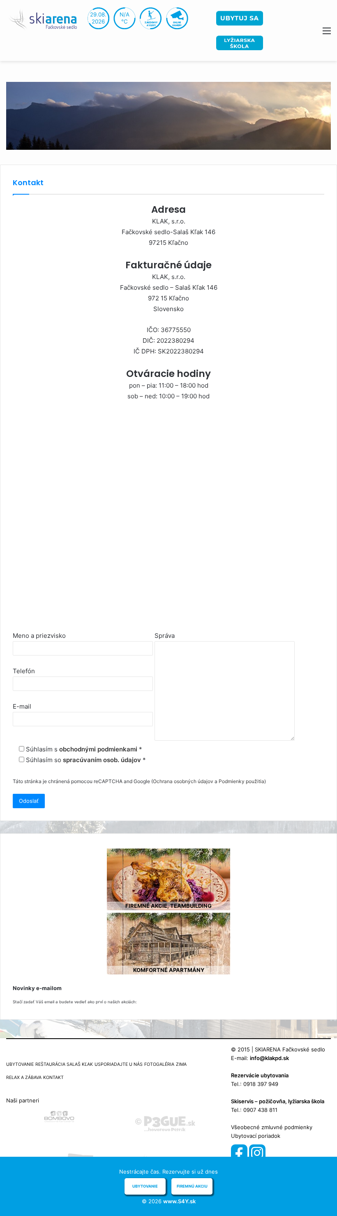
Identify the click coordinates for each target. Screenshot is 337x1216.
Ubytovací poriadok (255, 1135)
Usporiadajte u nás (119, 1064)
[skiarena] (45, 19)
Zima (181, 1064)
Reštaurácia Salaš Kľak (64, 1064)
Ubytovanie (20, 1064)
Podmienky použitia (241, 781)
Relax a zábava (24, 1077)
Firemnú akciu (192, 1186)
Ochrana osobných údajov (183, 781)
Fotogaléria (159, 1064)
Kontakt (53, 1077)
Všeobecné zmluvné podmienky (271, 1127)
